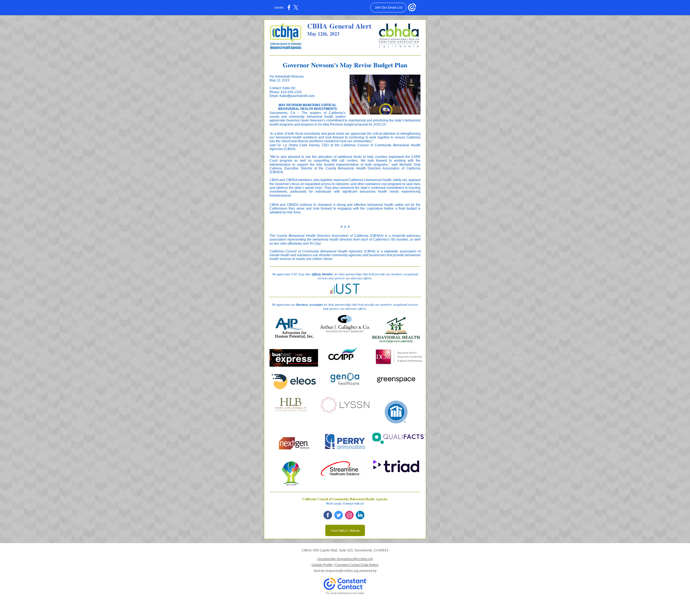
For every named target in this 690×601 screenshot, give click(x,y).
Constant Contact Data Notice (356, 565)
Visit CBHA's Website (345, 530)
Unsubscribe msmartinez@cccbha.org (345, 559)
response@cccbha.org (341, 571)
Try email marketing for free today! (345, 593)
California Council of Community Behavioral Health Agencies (345, 499)
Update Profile (322, 565)
